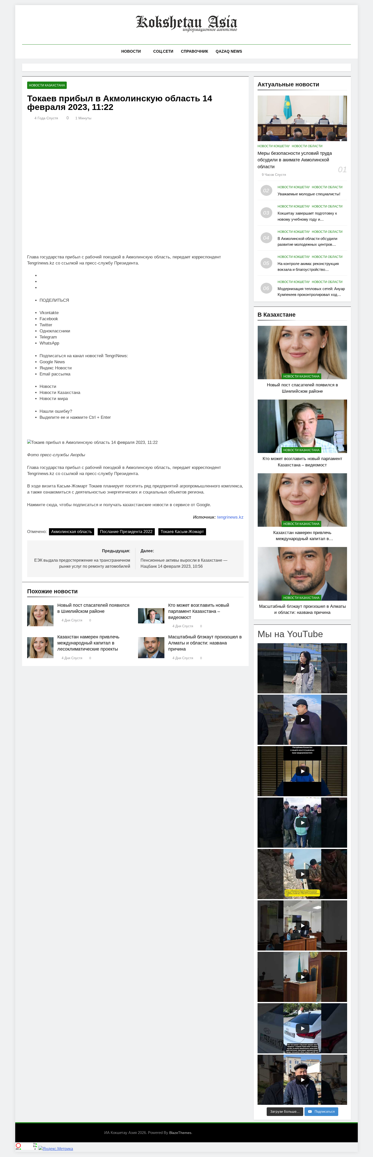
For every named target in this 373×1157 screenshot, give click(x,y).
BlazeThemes (180, 1133)
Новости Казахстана (47, 85)
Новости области (307, 146)
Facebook (49, 318)
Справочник (194, 51)
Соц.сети (163, 51)
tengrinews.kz (230, 517)
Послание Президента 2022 (126, 531)
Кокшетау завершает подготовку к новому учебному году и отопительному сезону (307, 219)
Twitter (46, 325)
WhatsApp (49, 343)
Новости (131, 51)
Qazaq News (229, 51)
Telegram (48, 337)
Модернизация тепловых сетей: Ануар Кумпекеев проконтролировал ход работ (311, 294)
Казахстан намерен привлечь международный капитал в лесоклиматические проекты (88, 643)
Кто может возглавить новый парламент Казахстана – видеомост (198, 611)
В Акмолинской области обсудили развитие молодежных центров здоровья (307, 244)
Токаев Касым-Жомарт (182, 531)
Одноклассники (55, 331)
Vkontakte (49, 312)
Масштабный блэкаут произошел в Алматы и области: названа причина (205, 643)
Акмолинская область (71, 531)
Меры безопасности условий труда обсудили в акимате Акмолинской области (295, 160)
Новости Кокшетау (274, 146)
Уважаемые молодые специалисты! (309, 194)
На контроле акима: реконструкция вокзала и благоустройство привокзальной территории (308, 269)
